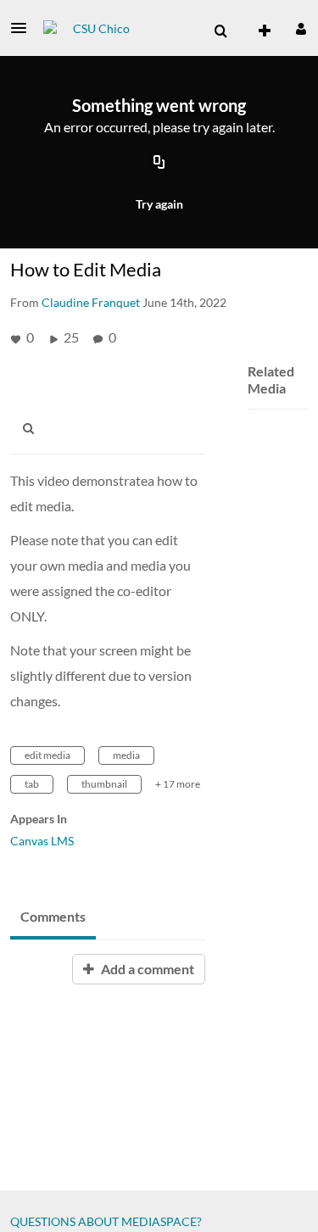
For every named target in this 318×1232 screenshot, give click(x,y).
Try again (159, 204)
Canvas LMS (42, 840)
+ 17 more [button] (177, 784)
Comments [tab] (53, 916)
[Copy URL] (159, 163)
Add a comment (146, 969)
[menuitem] (220, 31)
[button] (23, 28)
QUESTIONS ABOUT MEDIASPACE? (106, 1221)
